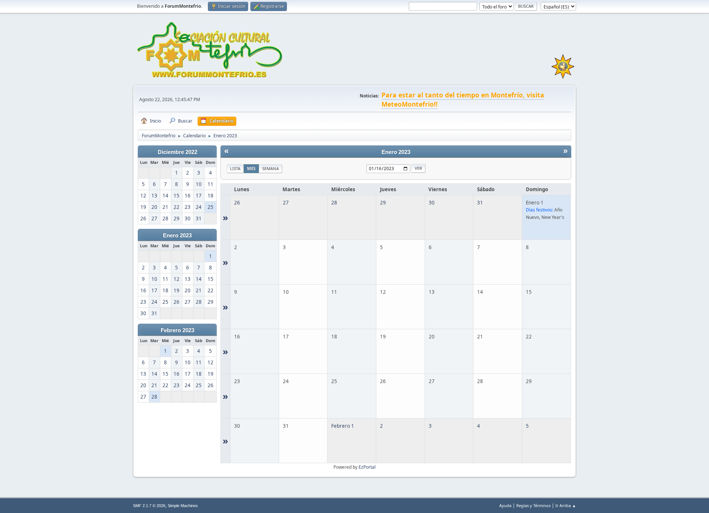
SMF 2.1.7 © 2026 (149, 505)
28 (334, 202)
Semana (270, 168)
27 (286, 202)
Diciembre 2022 (177, 152)
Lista (235, 168)
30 (432, 202)
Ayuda (505, 505)
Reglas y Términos (533, 505)
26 (237, 202)
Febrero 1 (342, 426)
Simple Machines (183, 505)
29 (383, 202)
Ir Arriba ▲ (565, 505)
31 (480, 202)
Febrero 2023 (177, 330)
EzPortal (367, 467)
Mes (251, 168)
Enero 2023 (177, 235)
